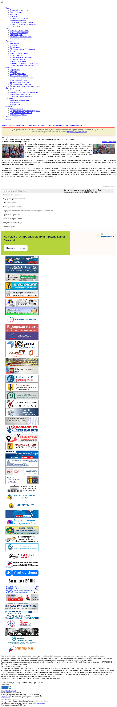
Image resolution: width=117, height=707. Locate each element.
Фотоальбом (15, 26)
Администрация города (19, 33)
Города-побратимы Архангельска (23, 24)
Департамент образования (64, 125)
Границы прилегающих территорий (24, 63)
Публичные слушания (18, 115)
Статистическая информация (21, 22)
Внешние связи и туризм (19, 82)
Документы (10, 88)
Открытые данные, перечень (21, 96)
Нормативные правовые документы (24, 92)
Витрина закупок (12, 117)
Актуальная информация (13, 223)
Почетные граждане (18, 20)
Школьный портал (10, 203)
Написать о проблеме (15, 248)
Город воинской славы (19, 18)
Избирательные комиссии (20, 39)
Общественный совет (18, 80)
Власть (8, 29)
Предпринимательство (19, 53)
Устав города (15, 90)
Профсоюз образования (12, 215)
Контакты (9, 98)
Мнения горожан (16, 109)
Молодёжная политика (19, 76)
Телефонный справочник (20, 100)
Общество (9, 68)
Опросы (8, 107)
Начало (4, 125)
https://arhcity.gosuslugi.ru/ (77, 132)
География (14, 16)
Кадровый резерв (10, 227)
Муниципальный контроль (20, 84)
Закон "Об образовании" (12, 219)
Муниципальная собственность (22, 49)
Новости (78, 125)
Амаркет (8, 119)
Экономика (9, 41)
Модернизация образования (14, 199)
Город (7, 8)
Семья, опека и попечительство (22, 78)
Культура (13, 72)
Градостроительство (18, 61)
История (13, 14)
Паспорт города (16, 12)
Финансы (13, 45)
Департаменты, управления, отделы (40, 125)
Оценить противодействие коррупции (25, 111)
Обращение (5, 697)
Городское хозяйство (18, 59)
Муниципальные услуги (12, 207)
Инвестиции (15, 47)
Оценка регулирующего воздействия (24, 65)
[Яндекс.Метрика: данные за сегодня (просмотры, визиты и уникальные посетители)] (8, 691)
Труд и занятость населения (21, 57)
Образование (15, 70)
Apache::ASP (40, 703)
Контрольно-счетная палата (21, 37)
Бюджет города (16, 55)
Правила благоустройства (20, 94)
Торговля (13, 51)
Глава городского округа (19, 31)
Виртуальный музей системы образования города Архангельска (28, 211)
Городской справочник (19, 10)
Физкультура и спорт (18, 74)
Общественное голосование (21, 113)
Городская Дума (16, 35)
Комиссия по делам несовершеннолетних (26, 86)
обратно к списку (109, 142)
